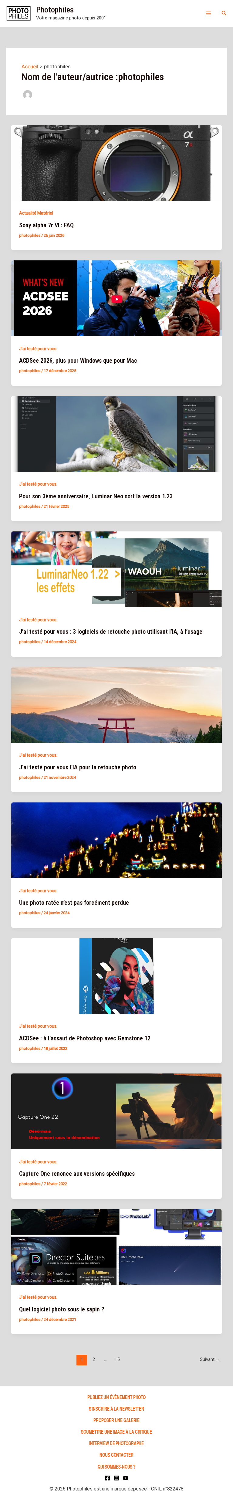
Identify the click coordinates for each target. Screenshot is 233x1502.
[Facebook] (107, 1478)
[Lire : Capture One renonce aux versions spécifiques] (116, 1111)
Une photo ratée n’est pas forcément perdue (74, 902)
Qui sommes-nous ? (116, 1466)
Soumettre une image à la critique (116, 1431)
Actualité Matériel (36, 213)
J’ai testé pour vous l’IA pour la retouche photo (77, 767)
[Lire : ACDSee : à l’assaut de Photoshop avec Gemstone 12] (116, 975)
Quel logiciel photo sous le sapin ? (61, 1309)
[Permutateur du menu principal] (208, 13)
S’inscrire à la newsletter (116, 1408)
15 (117, 1359)
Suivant (210, 1359)
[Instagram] (116, 1478)
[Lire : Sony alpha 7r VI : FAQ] (116, 162)
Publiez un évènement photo (116, 1397)
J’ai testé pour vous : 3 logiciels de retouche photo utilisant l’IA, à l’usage (110, 631)
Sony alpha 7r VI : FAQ (46, 225)
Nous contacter (116, 1455)
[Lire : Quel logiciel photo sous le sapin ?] (116, 1246)
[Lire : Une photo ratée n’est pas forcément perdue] (116, 840)
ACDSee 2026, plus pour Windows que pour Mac (78, 360)
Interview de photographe (116, 1443)
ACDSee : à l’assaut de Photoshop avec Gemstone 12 (84, 1038)
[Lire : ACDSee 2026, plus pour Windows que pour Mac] (116, 298)
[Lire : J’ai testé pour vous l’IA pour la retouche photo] (116, 704)
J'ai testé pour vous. (38, 348)
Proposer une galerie (116, 1420)
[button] (224, 13)
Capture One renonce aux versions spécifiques (77, 1173)
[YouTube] (125, 1478)
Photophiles (55, 9)
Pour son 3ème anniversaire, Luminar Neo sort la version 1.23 (96, 496)
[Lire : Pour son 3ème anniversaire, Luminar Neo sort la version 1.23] (116, 433)
